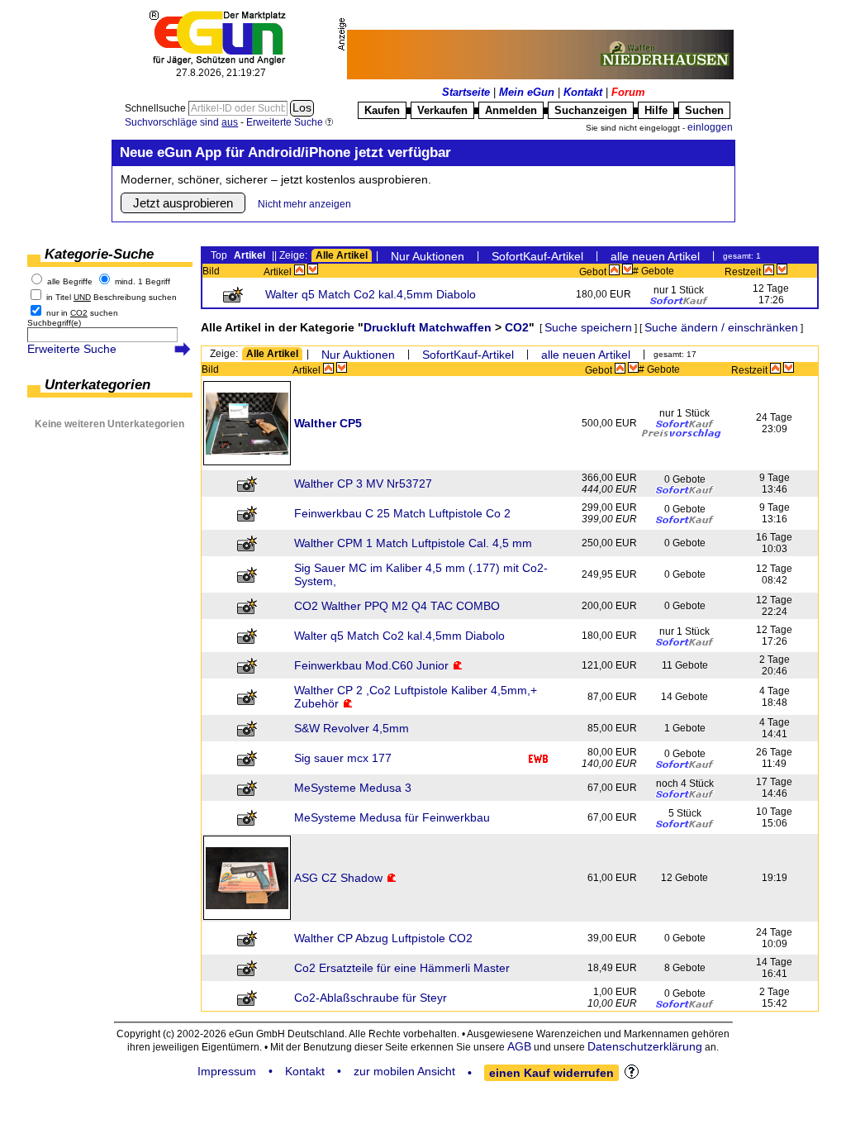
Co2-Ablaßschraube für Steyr (370, 997)
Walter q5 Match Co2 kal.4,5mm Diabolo (370, 294)
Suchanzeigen (590, 110)
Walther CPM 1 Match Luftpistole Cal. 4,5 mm (413, 543)
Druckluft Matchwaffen (428, 327)
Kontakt (582, 92)
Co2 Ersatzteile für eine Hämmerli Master (402, 967)
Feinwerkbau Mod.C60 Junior (371, 665)
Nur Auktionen (427, 256)
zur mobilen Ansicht (404, 1071)
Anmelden (511, 110)
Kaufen (382, 110)
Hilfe (656, 110)
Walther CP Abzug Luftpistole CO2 (383, 938)
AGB (519, 1046)
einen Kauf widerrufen (551, 1072)
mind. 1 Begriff (142, 281)
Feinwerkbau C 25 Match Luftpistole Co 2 (402, 513)
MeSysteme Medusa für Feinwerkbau (392, 817)
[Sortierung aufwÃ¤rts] (299, 269)
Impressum (226, 1071)
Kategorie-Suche (99, 254)
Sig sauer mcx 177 (343, 758)
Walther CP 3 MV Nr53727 (363, 483)
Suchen (704, 110)
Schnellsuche (156, 108)
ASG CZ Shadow (338, 877)
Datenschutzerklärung (644, 1046)
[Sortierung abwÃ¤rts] (312, 269)
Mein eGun (526, 92)
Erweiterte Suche (71, 348)
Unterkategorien (97, 385)
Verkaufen (442, 110)
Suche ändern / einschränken (721, 327)
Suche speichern (588, 327)
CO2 (517, 327)
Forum (628, 92)
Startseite (466, 92)
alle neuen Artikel (655, 256)
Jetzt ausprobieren (183, 203)
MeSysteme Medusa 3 (352, 787)
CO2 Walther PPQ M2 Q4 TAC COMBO (397, 605)
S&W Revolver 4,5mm (351, 728)
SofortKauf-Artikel (537, 256)
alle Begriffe (70, 281)
